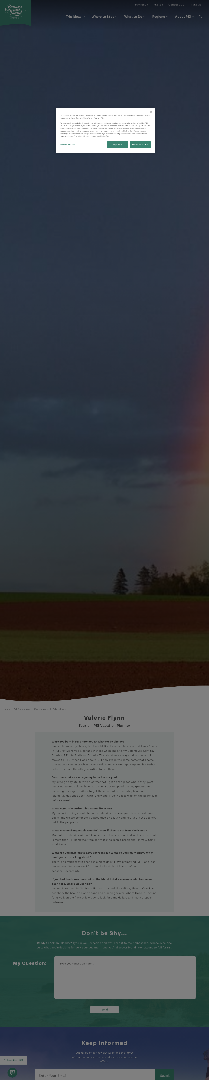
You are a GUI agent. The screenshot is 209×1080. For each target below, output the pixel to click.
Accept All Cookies (140, 144)
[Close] (151, 111)
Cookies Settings (67, 144)
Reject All (117, 144)
